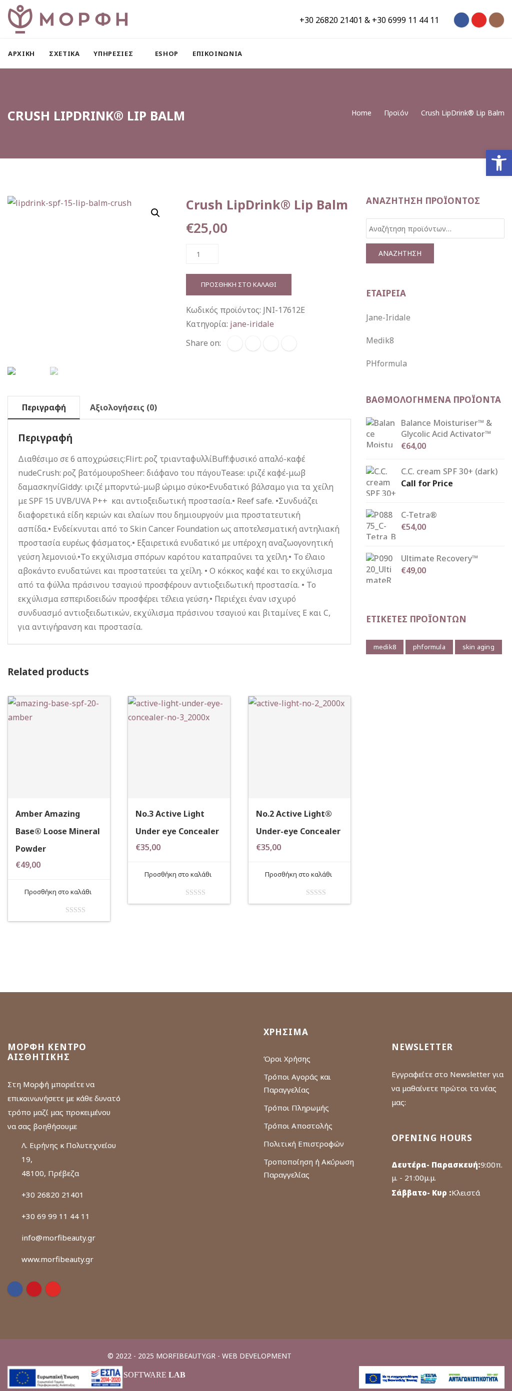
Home (362, 112)
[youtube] (53, 1289)
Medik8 (380, 340)
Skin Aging (478, 646)
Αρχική (21, 53)
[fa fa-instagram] (496, 19)
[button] (499, 163)
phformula (429, 646)
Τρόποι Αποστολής (298, 1126)
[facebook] (235, 343)
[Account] (499, 53)
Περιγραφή (44, 407)
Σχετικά (64, 53)
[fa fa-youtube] (479, 19)
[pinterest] (34, 1289)
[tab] (44, 407)
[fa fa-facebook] (461, 19)
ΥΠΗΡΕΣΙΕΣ (114, 53)
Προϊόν (396, 112)
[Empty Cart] (475, 53)
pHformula (386, 363)
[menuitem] (25, 53)
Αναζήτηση (400, 253)
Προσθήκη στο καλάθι (238, 284)
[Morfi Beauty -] (67, 19)
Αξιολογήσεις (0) (123, 407)
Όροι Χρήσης (287, 1059)
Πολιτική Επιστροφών (304, 1144)
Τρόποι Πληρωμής (296, 1108)
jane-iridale (252, 323)
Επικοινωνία (217, 53)
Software (155, 1375)
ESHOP (166, 53)
